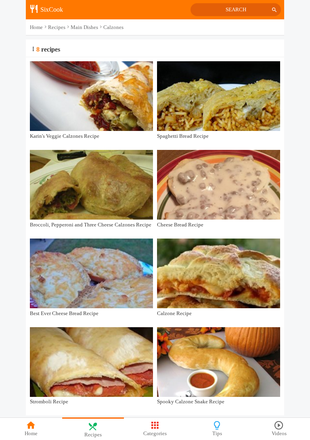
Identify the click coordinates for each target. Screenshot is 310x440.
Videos (279, 433)
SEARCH (236, 9)
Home (31, 433)
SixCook (51, 9)
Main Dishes (84, 27)
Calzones (113, 27)
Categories (155, 433)
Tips (217, 433)
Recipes (93, 435)
